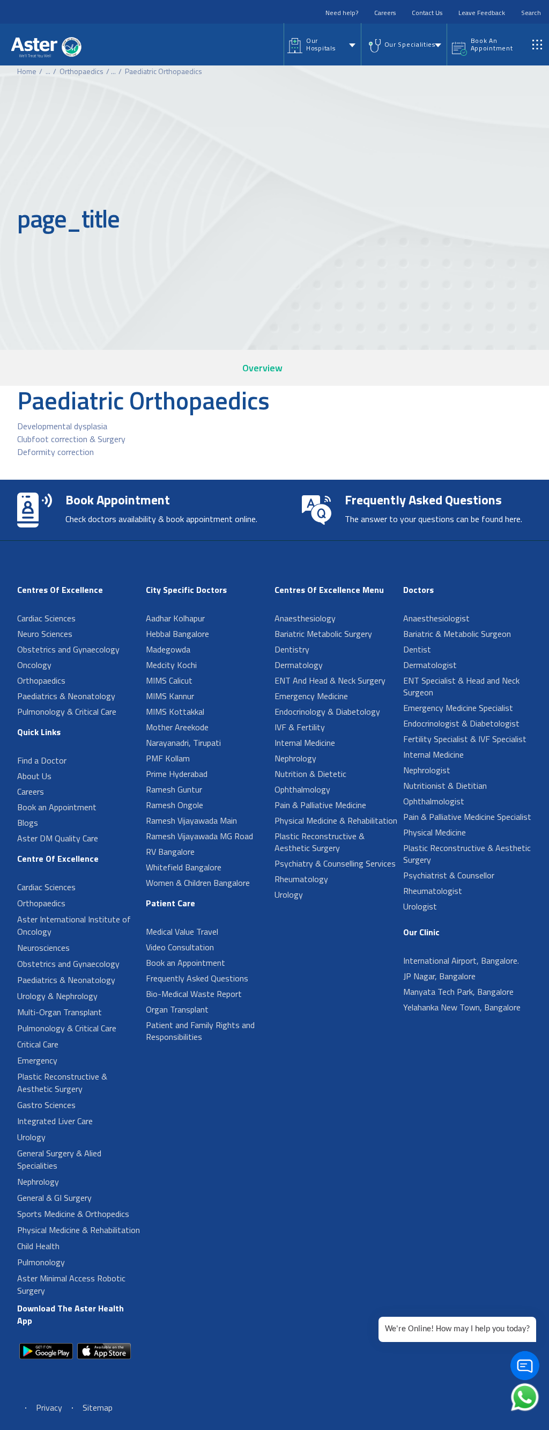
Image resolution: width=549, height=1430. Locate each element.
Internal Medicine (304, 742)
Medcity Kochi (171, 664)
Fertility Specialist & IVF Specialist (464, 738)
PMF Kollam (168, 758)
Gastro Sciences (46, 1104)
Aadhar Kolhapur (175, 618)
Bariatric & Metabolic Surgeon (457, 633)
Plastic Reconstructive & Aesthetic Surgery (62, 1082)
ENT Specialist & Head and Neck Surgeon (461, 686)
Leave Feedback (481, 13)
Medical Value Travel (182, 931)
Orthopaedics (81, 71)
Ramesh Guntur (174, 789)
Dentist (417, 649)
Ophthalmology (302, 789)
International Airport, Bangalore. (461, 960)
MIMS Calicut (169, 680)
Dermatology (298, 664)
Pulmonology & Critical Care (66, 711)
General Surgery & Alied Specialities (59, 1159)
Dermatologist (430, 664)
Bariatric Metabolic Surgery (323, 633)
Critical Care (37, 1044)
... (48, 71)
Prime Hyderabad (176, 773)
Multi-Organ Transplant (59, 1012)
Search (531, 13)
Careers (385, 13)
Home (26, 71)
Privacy (49, 1407)
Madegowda (168, 649)
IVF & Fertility (299, 727)
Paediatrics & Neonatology (66, 696)
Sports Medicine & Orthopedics (73, 1213)
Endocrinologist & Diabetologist (461, 723)
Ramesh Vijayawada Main (191, 820)
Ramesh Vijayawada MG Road (199, 836)
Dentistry (291, 649)
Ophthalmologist (433, 801)
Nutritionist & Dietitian (445, 785)
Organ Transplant (177, 1009)
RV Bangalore (170, 851)
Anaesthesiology (305, 618)
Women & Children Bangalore (198, 882)
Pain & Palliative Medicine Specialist (467, 816)
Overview (262, 368)
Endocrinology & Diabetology (327, 711)
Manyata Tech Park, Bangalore (458, 991)
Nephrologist (426, 770)
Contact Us (427, 13)
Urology (31, 1137)
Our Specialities (409, 44)
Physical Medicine (434, 832)
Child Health (38, 1246)
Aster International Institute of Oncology (74, 925)
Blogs (27, 822)
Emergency (37, 1060)
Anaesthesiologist (436, 618)
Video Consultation (180, 947)
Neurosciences (43, 947)
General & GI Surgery (54, 1197)
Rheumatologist (432, 890)
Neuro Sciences (44, 633)
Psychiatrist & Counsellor (448, 875)
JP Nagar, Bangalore (439, 976)
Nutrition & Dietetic (310, 773)
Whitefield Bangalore (183, 867)
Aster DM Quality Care (57, 838)
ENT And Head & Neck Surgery (329, 680)
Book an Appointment (57, 807)
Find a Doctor (41, 760)
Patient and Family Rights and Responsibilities (200, 1030)
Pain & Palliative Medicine (320, 804)
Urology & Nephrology (57, 995)
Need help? (341, 13)
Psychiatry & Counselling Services (335, 863)
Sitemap (98, 1407)
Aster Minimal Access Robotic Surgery (71, 1284)
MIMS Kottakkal (175, 711)
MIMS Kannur (170, 696)
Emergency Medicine (311, 696)
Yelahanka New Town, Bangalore (462, 1007)
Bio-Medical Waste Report (194, 993)
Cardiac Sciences (46, 618)
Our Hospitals (320, 44)
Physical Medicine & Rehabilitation (78, 1229)
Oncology (34, 664)
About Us (34, 775)
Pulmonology (41, 1262)
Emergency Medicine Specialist (458, 707)
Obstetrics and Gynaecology (68, 649)
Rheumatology (301, 878)
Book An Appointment (492, 44)
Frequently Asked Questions (197, 978)
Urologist (420, 906)
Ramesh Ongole (174, 804)
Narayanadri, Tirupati (183, 742)
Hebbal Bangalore (177, 633)
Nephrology (38, 1181)
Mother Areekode (177, 727)
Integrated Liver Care (55, 1120)
